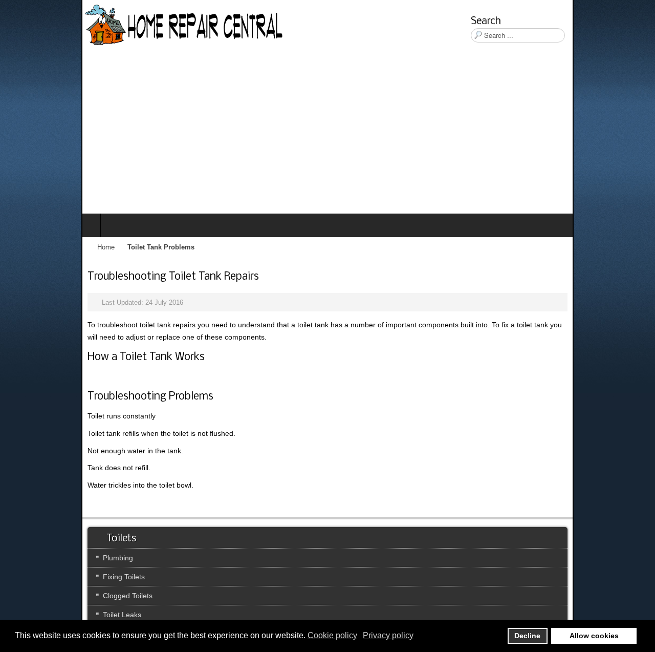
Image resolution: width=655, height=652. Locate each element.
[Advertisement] (327, 136)
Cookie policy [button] (332, 635)
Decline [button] (527, 636)
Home (24, 247)
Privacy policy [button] (388, 635)
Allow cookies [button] (594, 636)
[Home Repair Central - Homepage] (103, 25)
